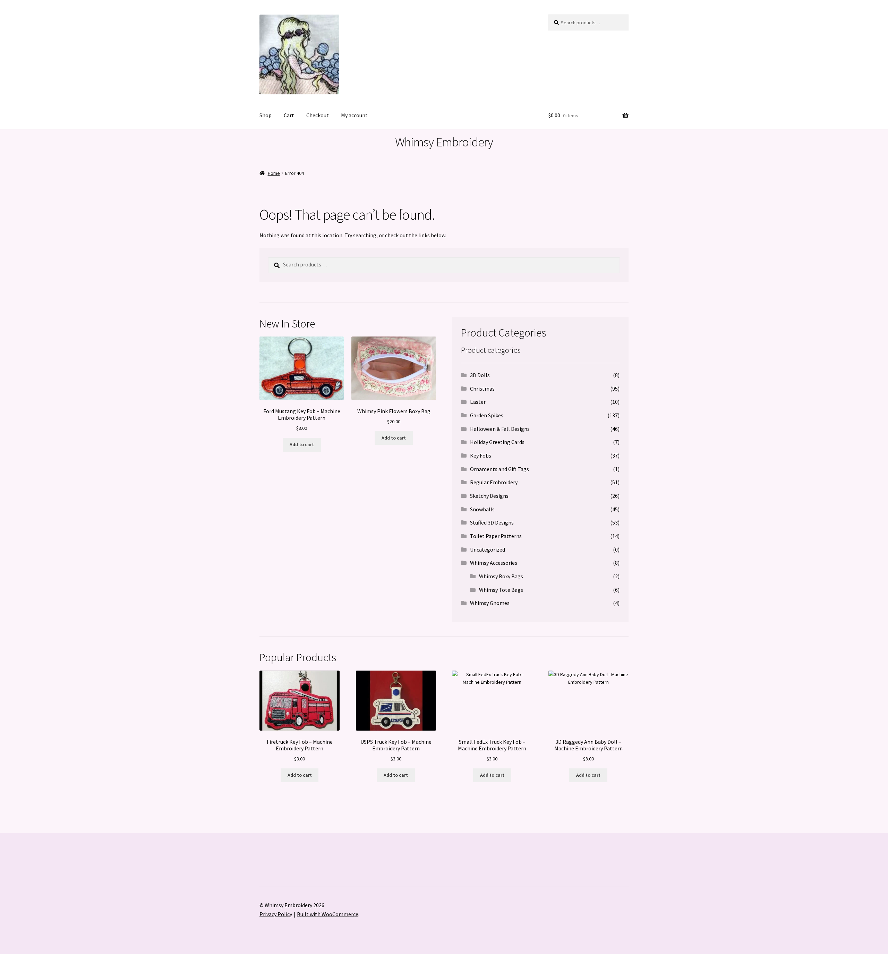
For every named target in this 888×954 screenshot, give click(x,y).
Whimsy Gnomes (490, 602)
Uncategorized (487, 549)
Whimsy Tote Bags (501, 589)
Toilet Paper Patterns (496, 536)
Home (274, 173)
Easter (478, 401)
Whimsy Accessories (493, 562)
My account (354, 115)
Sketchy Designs (489, 495)
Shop (265, 115)
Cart (289, 115)
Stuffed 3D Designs (492, 522)
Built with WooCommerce (327, 914)
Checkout (317, 115)
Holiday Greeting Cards (497, 441)
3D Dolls (480, 375)
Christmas (482, 388)
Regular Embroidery (494, 482)
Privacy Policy (275, 914)
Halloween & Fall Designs (500, 428)
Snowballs (482, 509)
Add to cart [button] (302, 444)
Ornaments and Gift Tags (499, 469)
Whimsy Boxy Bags (501, 576)
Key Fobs (480, 455)
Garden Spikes (486, 415)
